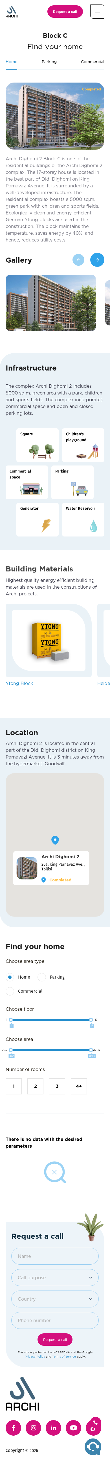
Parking (57, 977)
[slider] (11, 1020)
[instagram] (33, 1428)
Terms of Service (64, 1356)
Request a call (65, 12)
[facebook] (13, 1428)
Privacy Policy (35, 1356)
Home (24, 977)
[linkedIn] (53, 1428)
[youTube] (73, 1428)
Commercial (30, 991)
